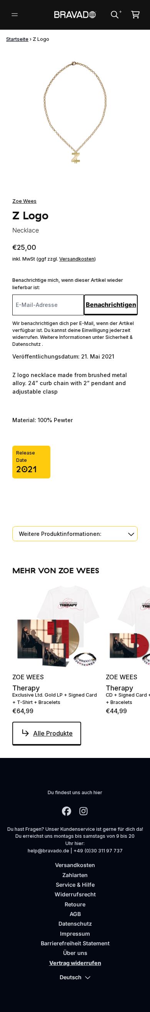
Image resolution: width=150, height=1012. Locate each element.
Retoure (75, 904)
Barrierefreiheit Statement (75, 943)
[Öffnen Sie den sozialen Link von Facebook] (66, 811)
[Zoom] (75, 112)
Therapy (26, 688)
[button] (75, 534)
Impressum (75, 933)
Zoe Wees (24, 201)
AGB (75, 914)
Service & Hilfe (75, 884)
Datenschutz (75, 923)
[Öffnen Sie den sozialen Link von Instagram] (83, 811)
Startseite (17, 39)
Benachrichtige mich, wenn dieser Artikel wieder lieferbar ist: (67, 283)
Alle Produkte (53, 733)
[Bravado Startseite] (74, 14)
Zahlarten (75, 875)
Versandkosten (76, 259)
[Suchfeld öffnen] (114, 14)
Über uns (75, 953)
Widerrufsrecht (75, 894)
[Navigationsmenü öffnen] (14, 14)
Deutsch (71, 977)
